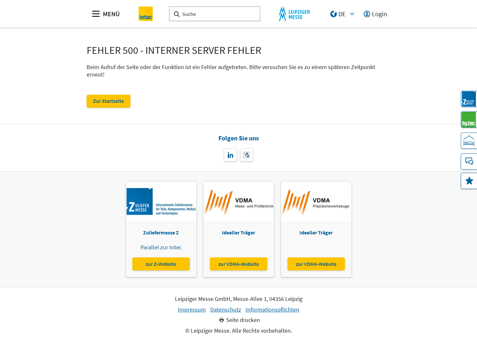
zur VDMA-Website (238, 264)
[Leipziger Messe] (294, 13)
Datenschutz (225, 309)
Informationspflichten (272, 309)
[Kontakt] (469, 161)
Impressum (192, 309)
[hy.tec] (469, 120)
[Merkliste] (469, 181)
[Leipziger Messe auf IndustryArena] (246, 154)
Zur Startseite (108, 101)
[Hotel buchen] (469, 141)
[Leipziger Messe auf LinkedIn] (230, 154)
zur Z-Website (161, 264)
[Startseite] (146, 13)
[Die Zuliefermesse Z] (469, 99)
